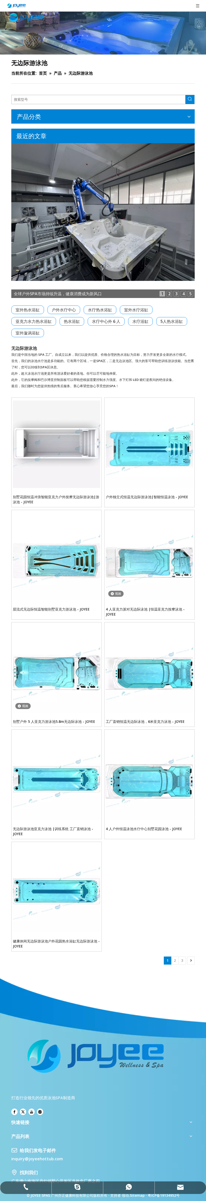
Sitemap (137, 1195)
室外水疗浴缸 (136, 310)
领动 (125, 1195)
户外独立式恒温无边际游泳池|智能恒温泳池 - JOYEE (147, 496)
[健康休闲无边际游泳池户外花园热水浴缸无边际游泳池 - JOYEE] (56, 888)
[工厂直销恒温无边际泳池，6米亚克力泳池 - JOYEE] (149, 669)
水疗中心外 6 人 (106, 321)
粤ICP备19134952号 (163, 1195)
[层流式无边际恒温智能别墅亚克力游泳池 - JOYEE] (56, 556)
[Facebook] (14, 1112)
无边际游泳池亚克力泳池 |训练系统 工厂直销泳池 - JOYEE (53, 831)
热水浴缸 (72, 321)
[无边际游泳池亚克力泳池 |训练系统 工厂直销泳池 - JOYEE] (56, 776)
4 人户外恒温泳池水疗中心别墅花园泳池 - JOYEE (144, 828)
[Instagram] (40, 1112)
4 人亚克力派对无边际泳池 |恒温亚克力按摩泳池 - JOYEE (145, 612)
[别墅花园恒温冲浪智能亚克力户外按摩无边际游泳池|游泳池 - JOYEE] (56, 444)
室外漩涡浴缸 (28, 333)
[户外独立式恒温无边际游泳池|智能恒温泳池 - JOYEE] (149, 444)
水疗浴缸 (140, 321)
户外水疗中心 (64, 310)
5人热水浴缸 (172, 321)
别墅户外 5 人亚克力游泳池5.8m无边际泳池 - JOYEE (54, 721)
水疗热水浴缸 (100, 310)
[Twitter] (23, 1112)
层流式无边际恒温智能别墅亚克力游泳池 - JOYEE (51, 609)
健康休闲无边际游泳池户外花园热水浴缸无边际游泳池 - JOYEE (56, 943)
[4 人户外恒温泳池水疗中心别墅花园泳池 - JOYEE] (149, 776)
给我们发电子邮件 (38, 1150)
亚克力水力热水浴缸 (34, 321)
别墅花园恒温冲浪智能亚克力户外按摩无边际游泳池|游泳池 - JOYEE (56, 499)
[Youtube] (31, 1112)
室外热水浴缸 (28, 310)
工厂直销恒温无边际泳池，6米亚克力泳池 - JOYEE (145, 721)
